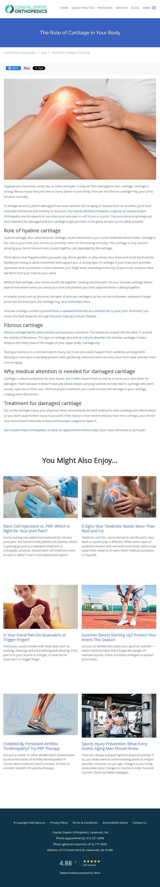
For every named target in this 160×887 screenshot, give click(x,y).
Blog (43, 52)
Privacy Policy (59, 822)
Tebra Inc (40, 822)
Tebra (97, 873)
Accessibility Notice (115, 822)
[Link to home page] (25, 9)
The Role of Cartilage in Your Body (71, 52)
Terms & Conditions (85, 822)
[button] (154, 7)
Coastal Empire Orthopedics (20, 52)
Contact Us (139, 822)
